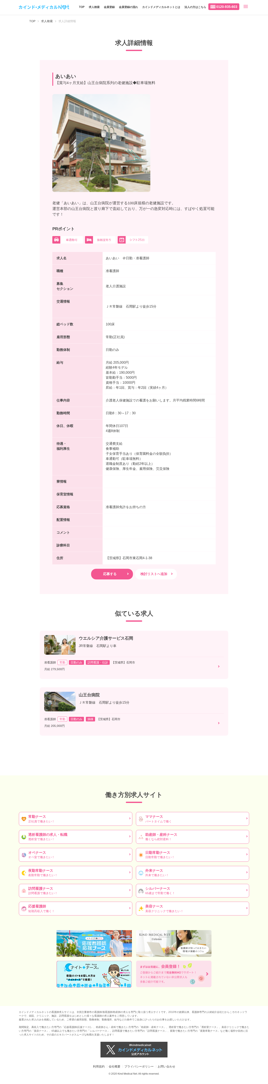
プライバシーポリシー (139, 1066)
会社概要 (114, 1066)
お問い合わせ (166, 1066)
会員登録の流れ (128, 7)
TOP (82, 7)
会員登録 (109, 7)
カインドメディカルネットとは (161, 7)
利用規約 (99, 1066)
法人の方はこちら (195, 7)
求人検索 (94, 7)
